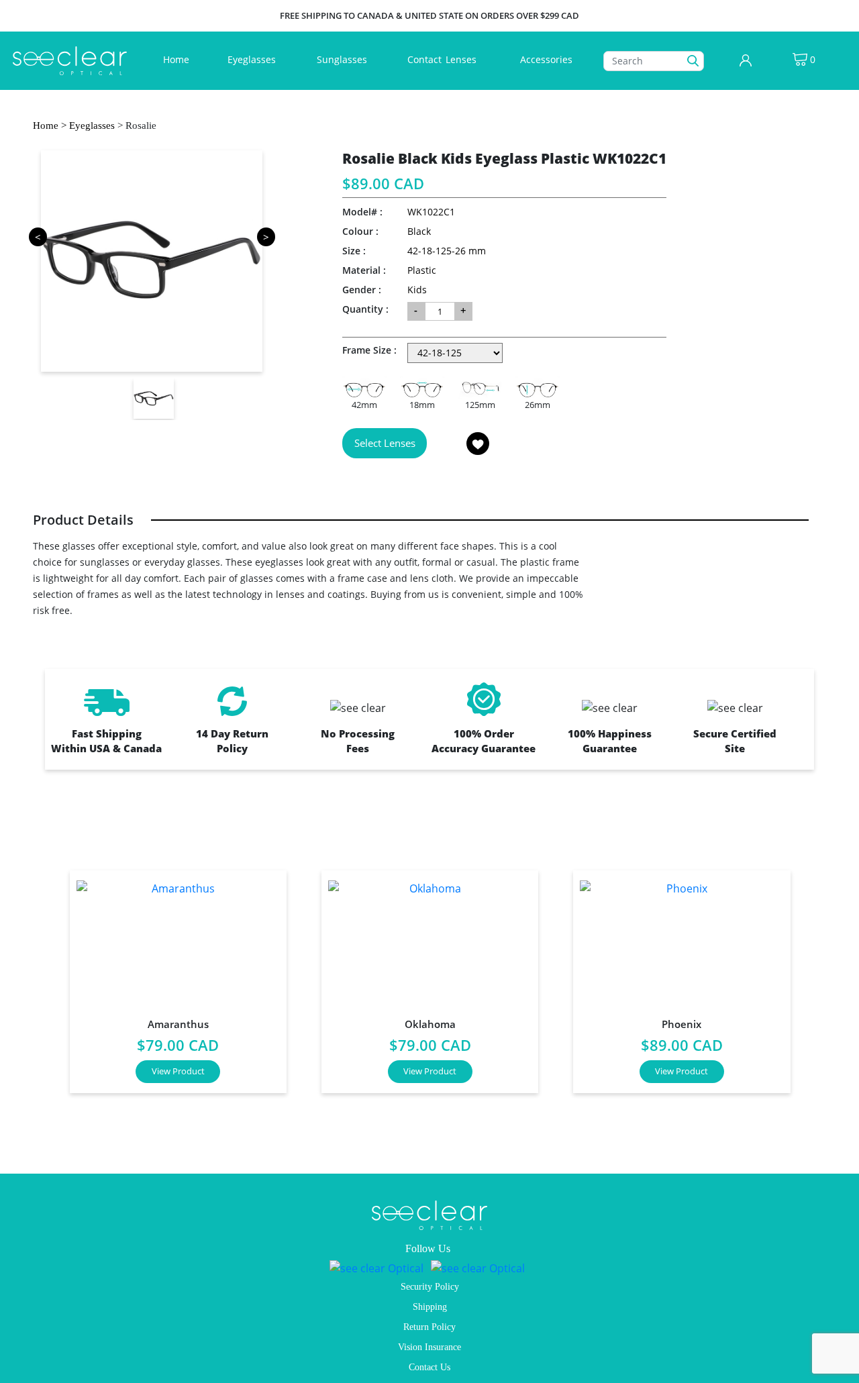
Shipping (430, 1307)
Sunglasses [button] (343, 59)
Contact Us (429, 1367)
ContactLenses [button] (443, 59)
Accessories (546, 59)
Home (179, 59)
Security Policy (430, 1287)
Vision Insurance (429, 1347)
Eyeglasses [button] (253, 59)
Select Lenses (384, 443)
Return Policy (429, 1327)
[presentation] (37, 976)
